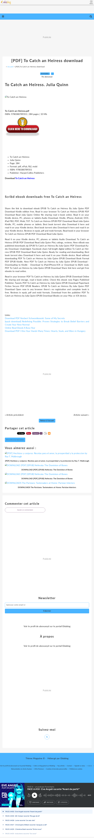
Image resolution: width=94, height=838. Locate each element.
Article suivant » (81, 415)
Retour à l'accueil (47, 421)
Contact (69, 766)
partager (50, 802)
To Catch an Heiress (25, 178)
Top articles (61, 766)
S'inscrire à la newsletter (15, 440)
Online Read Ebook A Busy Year (20, 328)
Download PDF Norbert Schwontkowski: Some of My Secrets (35, 318)
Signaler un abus (79, 766)
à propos (64, 802)
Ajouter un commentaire (25, 510)
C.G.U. (90, 766)
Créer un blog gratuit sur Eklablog (44, 766)
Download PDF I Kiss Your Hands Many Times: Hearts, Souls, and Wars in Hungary (45, 331)
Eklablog (64, 758)
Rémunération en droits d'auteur (21, 769)
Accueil (10, 66)
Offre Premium (39, 769)
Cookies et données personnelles (56, 769)
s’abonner (35, 802)
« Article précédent (14, 415)
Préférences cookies (76, 769)
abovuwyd (44, 626)
